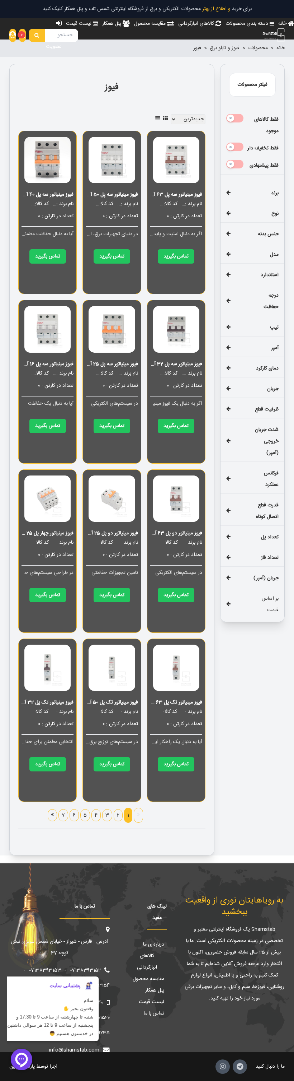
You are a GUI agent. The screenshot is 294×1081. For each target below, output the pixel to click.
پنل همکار (154, 990)
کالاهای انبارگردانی (147, 962)
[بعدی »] (52, 815)
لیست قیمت (151, 1002)
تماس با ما (154, 1013)
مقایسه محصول (148, 979)
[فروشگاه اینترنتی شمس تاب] (273, 35)
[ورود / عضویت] (12, 35)
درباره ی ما (153, 944)
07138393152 (85, 970)
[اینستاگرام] (222, 1066)
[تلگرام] (240, 1066)
